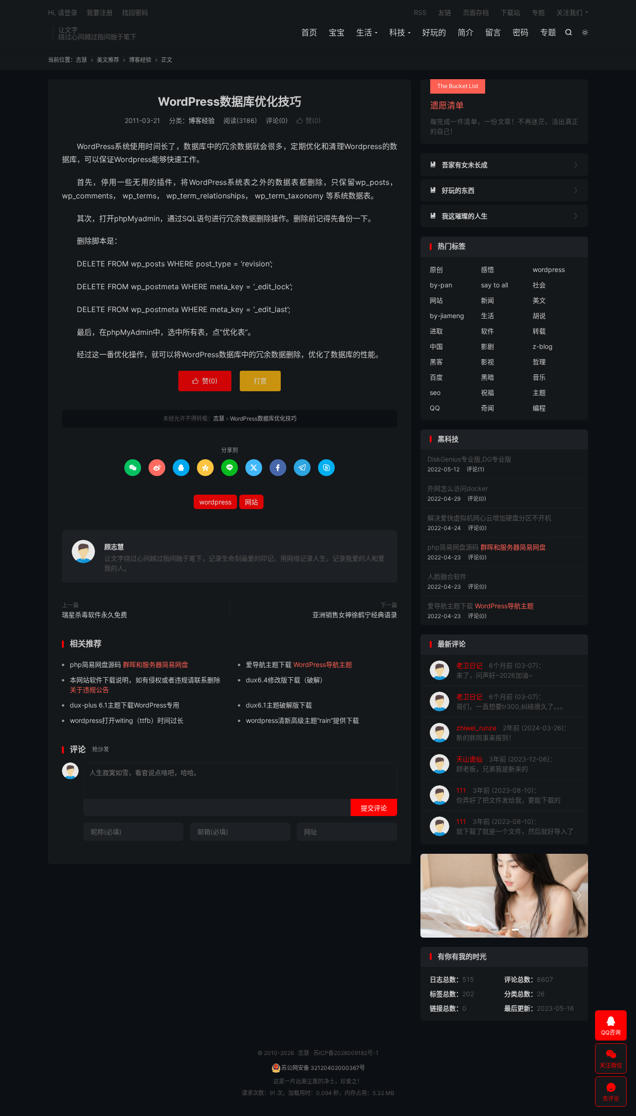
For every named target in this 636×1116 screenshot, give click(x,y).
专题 (548, 32)
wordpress (215, 502)
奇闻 (487, 408)
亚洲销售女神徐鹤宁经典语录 (354, 615)
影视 (487, 362)
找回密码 (135, 12)
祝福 (487, 392)
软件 (487, 331)
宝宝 (337, 32)
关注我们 (569, 12)
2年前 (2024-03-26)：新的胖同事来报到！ (513, 733)
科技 (397, 32)
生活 (364, 32)
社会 (539, 285)
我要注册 (100, 12)
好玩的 (434, 32)
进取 (436, 331)
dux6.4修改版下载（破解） (286, 680)
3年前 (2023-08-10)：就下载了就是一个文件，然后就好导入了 (515, 826)
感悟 (487, 269)
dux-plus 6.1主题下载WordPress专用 (124, 705)
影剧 (487, 346)
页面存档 (476, 12)
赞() (309, 120)
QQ (435, 408)
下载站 (510, 12)
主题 (539, 392)
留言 (493, 32)
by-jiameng (447, 316)
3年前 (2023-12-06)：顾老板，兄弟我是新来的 (506, 764)
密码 (520, 32)
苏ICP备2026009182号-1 (346, 1052)
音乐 (539, 377)
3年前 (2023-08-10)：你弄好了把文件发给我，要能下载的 (508, 795)
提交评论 (374, 808)
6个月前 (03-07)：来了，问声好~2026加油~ (500, 670)
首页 (309, 32)
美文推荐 (108, 59)
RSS (420, 12)
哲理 (539, 362)
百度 (436, 377)
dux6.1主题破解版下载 (279, 705)
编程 (539, 408)
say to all (494, 285)
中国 (436, 346)
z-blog (543, 346)
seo (435, 392)
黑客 (436, 362)
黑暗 (487, 377)
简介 (466, 32)
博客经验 (140, 59)
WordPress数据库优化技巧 (229, 102)
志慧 (81, 59)
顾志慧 (114, 547)
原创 (436, 269)
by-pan (441, 285)
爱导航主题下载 (299, 664)
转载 (539, 331)
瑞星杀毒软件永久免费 (94, 615)
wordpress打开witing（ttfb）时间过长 (126, 720)
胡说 (539, 316)
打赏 (260, 381)
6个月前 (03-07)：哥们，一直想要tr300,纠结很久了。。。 (511, 701)
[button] (493, 930)
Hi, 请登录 (62, 12)
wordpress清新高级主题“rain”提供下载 (302, 720)
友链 (444, 12)
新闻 (487, 300)
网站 (251, 502)
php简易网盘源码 (129, 664)
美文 (539, 300)
